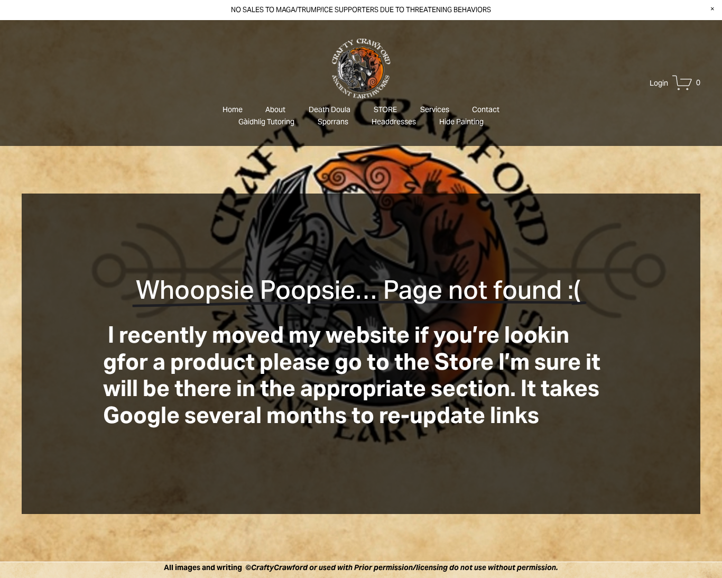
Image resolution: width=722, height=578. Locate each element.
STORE (385, 109)
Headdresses (394, 121)
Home (233, 109)
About (275, 109)
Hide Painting (461, 121)
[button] (712, 9)
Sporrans (333, 121)
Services (434, 109)
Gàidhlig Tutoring (266, 121)
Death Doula (329, 109)
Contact (485, 109)
